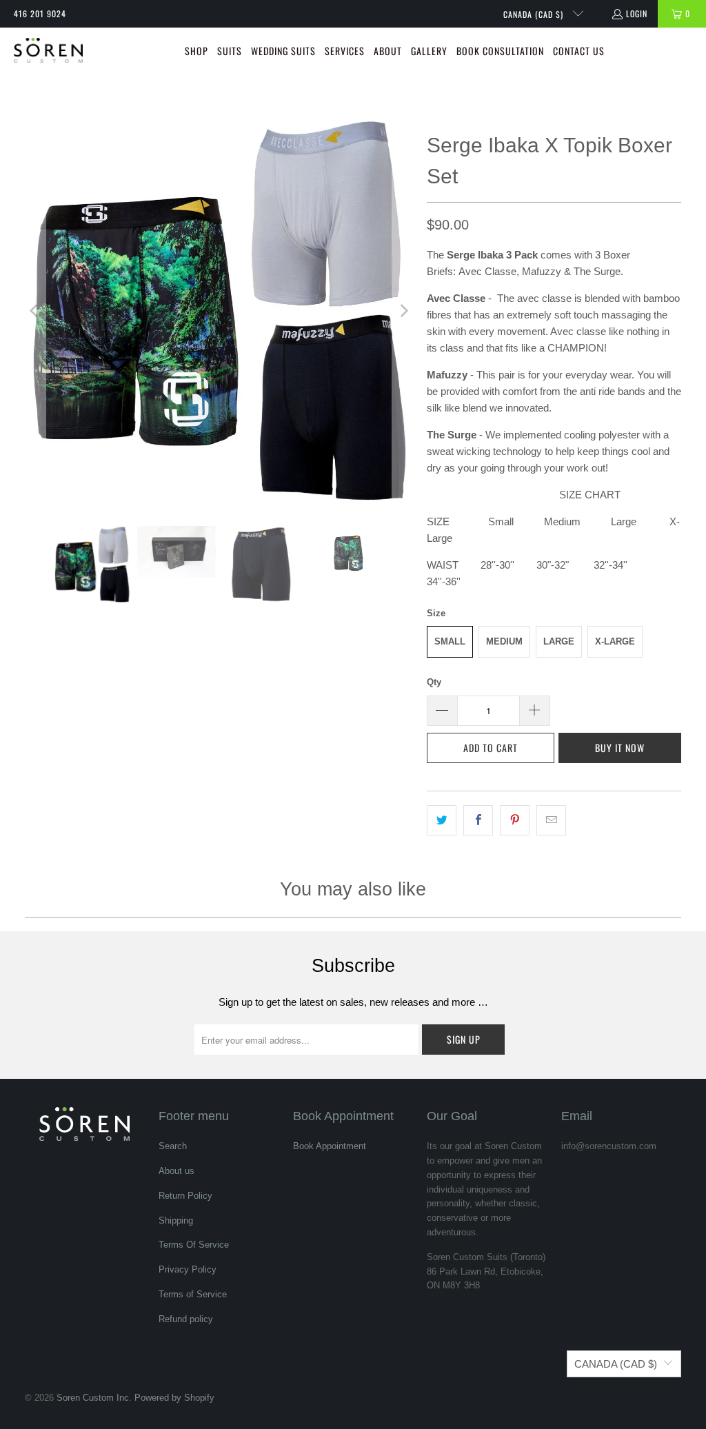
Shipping (176, 1220)
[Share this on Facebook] (478, 820)
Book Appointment (329, 1146)
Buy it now (620, 747)
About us (176, 1171)
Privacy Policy (187, 1269)
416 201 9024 (40, 13)
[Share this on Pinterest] (515, 820)
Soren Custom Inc (93, 1397)
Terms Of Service (194, 1244)
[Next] (403, 310)
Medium (504, 641)
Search (173, 1146)
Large (558, 641)
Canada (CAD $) (534, 14)
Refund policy (186, 1319)
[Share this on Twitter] (441, 820)
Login (636, 13)
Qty (434, 682)
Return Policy (185, 1195)
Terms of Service (193, 1294)
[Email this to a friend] (551, 820)
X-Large (615, 641)
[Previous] (35, 310)
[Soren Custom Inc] (48, 51)
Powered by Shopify (174, 1397)
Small (449, 641)
